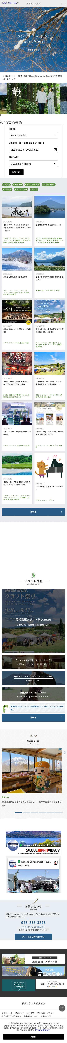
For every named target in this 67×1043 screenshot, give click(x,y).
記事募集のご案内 (31, 1016)
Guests (14, 157)
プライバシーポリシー (45, 1013)
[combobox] (33, 135)
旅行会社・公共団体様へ (11, 1016)
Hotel (12, 128)
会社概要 (30, 1013)
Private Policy (42, 1030)
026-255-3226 (33, 923)
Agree (33, 1036)
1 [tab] (0, 115)
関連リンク (19, 1013)
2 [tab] (0, 117)
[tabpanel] (33, 98)
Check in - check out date (26, 142)
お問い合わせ (46, 1016)
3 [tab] (0, 120)
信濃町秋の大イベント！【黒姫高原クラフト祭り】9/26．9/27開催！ (37, 708)
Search (16, 172)
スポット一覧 (7, 1013)
